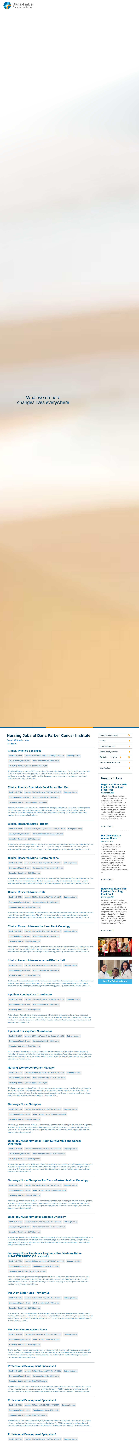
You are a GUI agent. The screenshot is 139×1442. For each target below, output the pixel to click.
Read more (107, 826)
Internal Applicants (97, 6)
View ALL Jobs (105, 768)
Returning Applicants (116, 6)
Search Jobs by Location (109, 752)
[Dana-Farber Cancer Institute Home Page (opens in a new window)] (18, 5)
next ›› (14, 744)
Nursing (103, 741)
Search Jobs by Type (107, 746)
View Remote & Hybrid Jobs (110, 762)
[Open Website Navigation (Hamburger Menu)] (131, 5)
